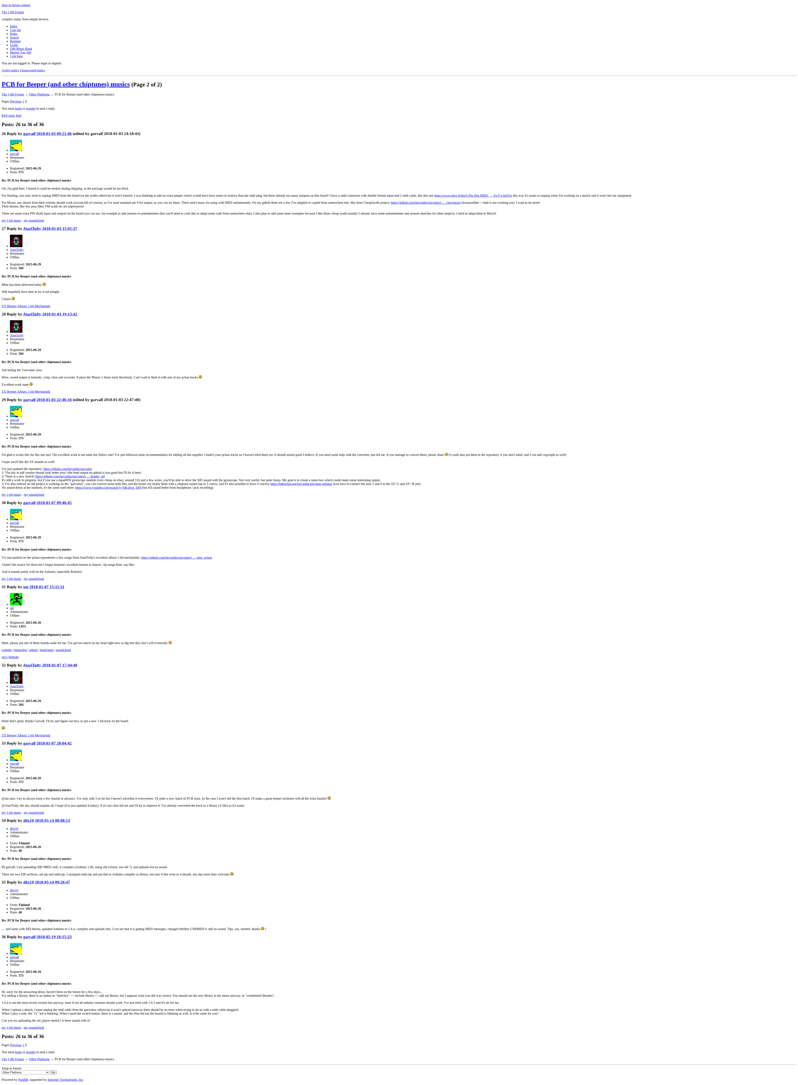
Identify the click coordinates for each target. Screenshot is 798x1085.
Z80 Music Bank (21, 48)
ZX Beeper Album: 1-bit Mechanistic (26, 306)
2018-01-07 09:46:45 (54, 503)
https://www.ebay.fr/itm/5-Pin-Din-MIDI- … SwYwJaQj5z (473, 195)
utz (25, 587)
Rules (13, 34)
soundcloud (63, 650)
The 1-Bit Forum (13, 12)
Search (14, 37)
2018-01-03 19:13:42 (59, 314)
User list (15, 30)
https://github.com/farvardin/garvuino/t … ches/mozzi (426, 202)
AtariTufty (32, 228)
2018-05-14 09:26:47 (52, 882)
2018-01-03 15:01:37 (59, 228)
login (18, 108)
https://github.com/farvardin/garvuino (67, 469)
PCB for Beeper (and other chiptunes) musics (66, 84)
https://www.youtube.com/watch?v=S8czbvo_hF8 (108, 487)
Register (15, 41)
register (31, 108)
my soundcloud (34, 220)
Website (10, 657)
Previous (16, 101)
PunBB (23, 1079)
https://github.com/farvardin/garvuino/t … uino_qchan (176, 557)
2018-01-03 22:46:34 (54, 400)
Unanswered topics (32, 70)
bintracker (20, 650)
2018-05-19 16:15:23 (54, 937)
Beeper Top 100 (20, 52)
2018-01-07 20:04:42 (54, 743)
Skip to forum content (16, 5)
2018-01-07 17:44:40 (59, 665)
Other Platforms (39, 94)
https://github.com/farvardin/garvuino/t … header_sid (70, 476)
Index (13, 26)
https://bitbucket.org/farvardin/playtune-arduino (301, 484)
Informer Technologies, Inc (65, 1079)
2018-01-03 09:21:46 (54, 133)
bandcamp (46, 650)
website (7, 650)
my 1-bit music (11, 220)
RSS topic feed (11, 115)
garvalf (29, 133)
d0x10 (28, 820)
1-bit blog (16, 56)
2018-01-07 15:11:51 (47, 587)
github (33, 650)
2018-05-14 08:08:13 (52, 820)
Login (14, 45)
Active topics (10, 70)
